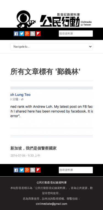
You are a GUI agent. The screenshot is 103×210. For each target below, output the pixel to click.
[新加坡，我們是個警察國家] (51, 112)
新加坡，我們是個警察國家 (33, 148)
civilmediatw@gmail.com (51, 203)
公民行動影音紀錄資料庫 (52, 182)
